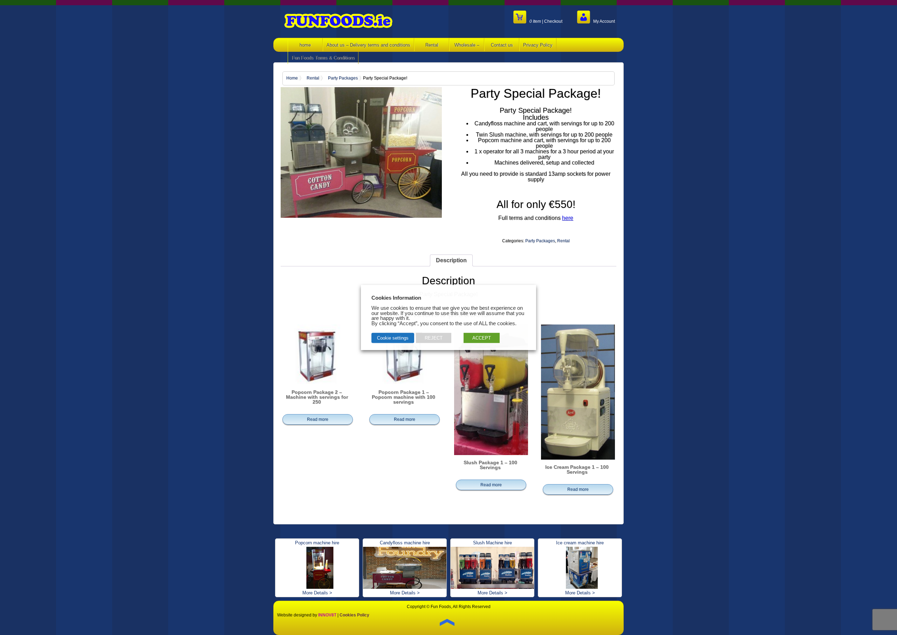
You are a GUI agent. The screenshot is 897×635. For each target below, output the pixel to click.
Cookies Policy (354, 615)
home (305, 45)
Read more (317, 419)
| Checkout (545, 21)
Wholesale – (466, 45)
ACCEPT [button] (481, 338)
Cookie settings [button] (393, 338)
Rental (431, 45)
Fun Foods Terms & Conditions (323, 58)
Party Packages (343, 78)
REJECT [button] (434, 338)
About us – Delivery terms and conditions (368, 45)
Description (451, 260)
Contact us (502, 45)
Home (292, 78)
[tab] (451, 260)
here (567, 218)
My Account (602, 21)
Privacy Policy (538, 45)
